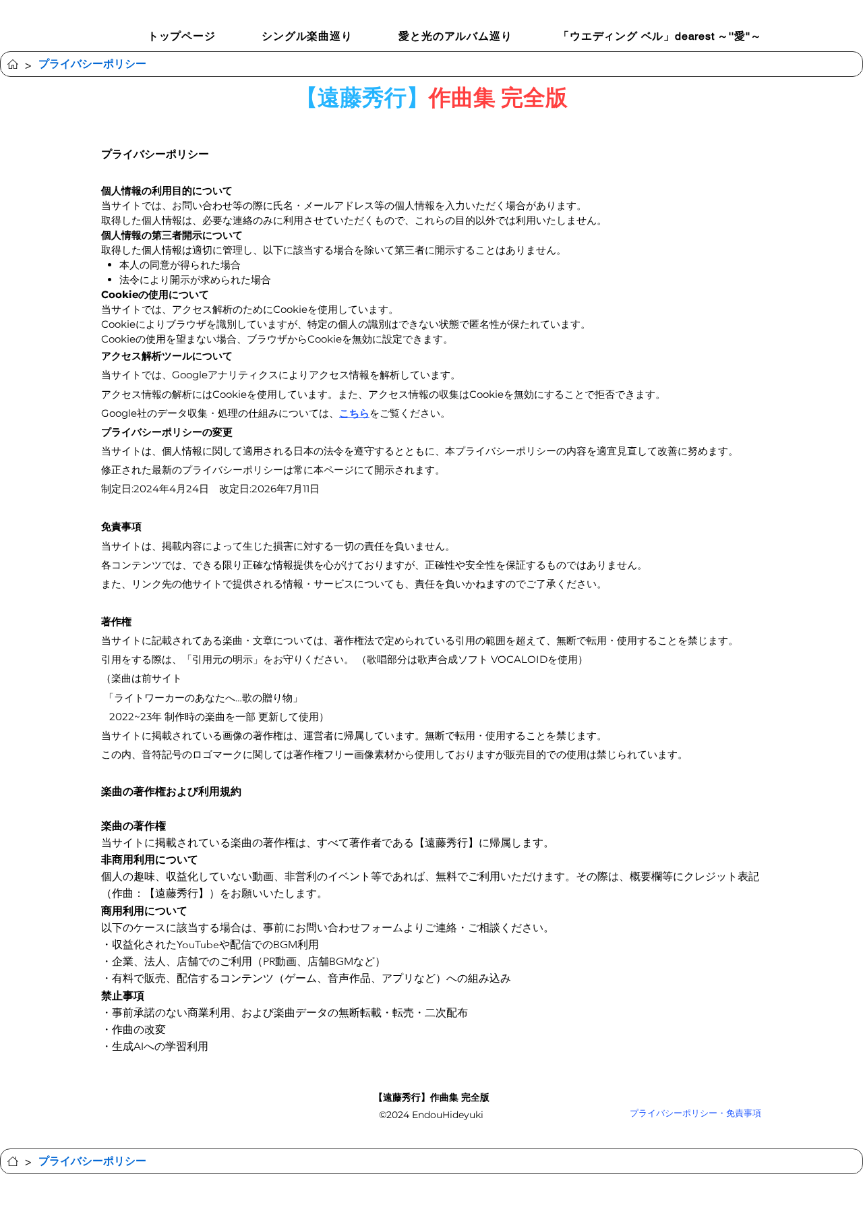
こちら (354, 413)
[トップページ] (13, 64)
